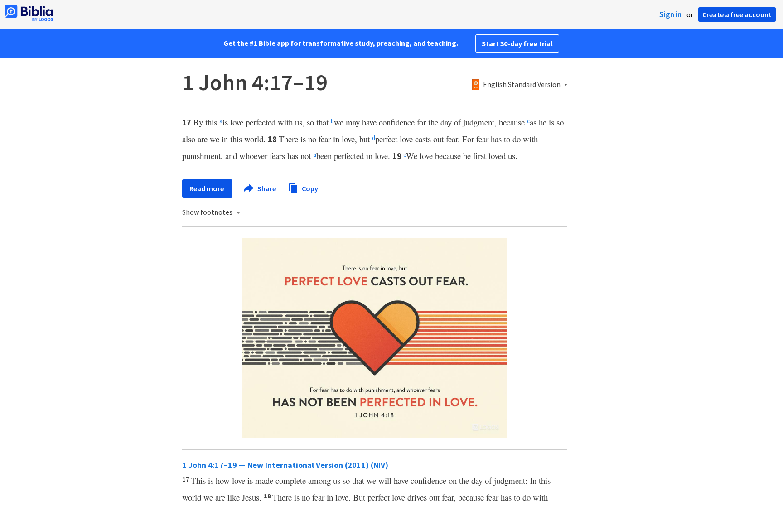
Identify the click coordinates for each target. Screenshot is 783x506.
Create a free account (737, 14)
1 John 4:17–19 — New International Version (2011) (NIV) (285, 465)
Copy (309, 188)
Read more (207, 188)
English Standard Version (522, 85)
